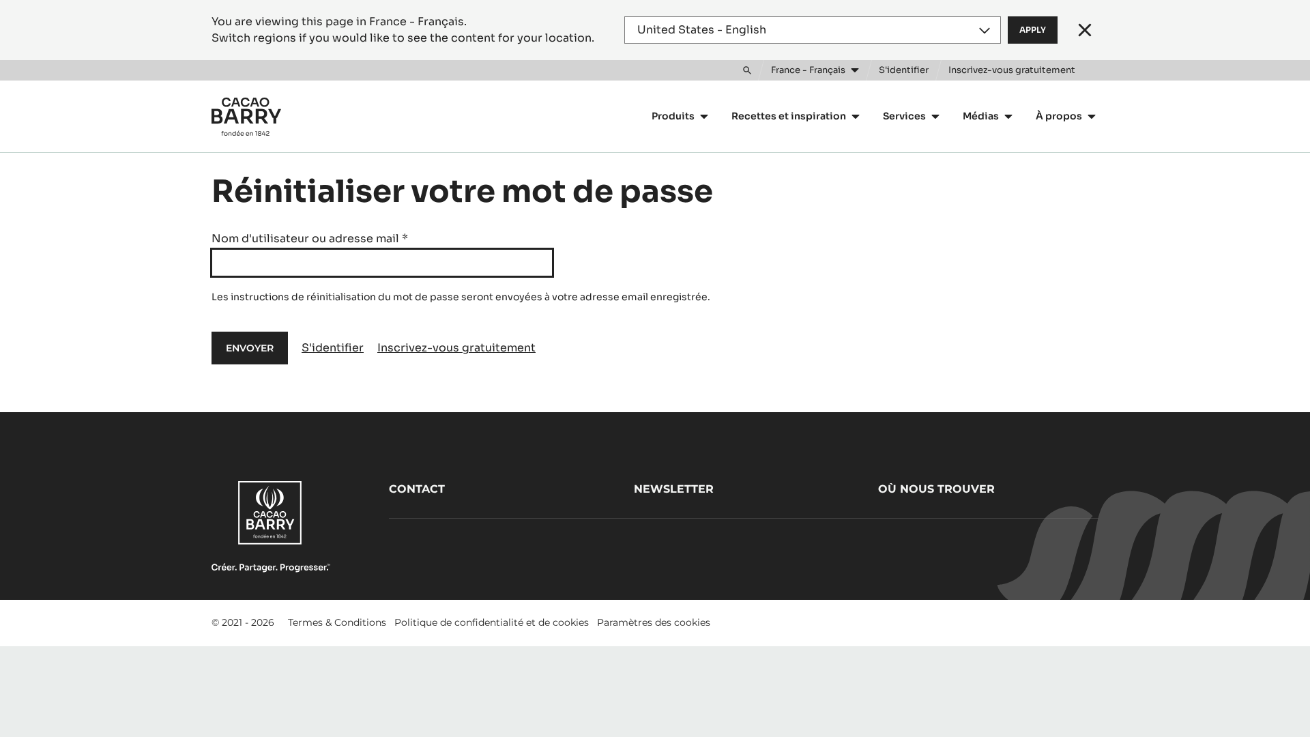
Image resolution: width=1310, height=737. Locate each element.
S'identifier (333, 348)
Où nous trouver (936, 488)
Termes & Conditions (337, 622)
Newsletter (674, 488)
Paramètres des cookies (653, 622)
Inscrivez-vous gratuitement (456, 348)
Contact (417, 488)
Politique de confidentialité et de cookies (491, 622)
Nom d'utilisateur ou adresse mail (310, 238)
